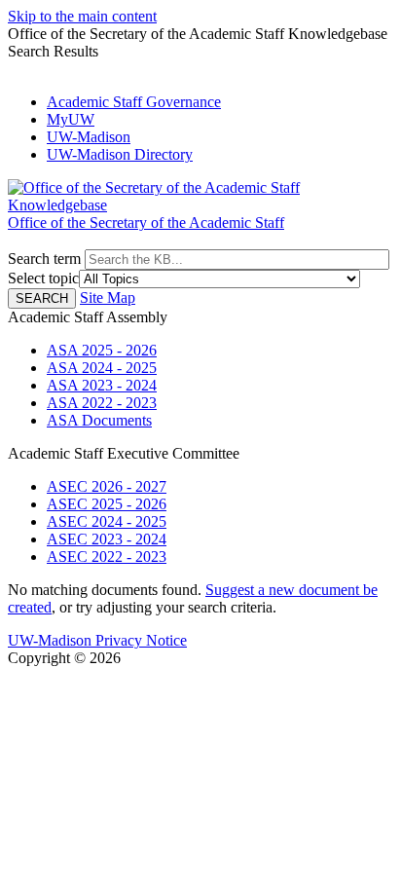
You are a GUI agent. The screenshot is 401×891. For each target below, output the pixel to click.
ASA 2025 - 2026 (102, 350)
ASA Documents (99, 420)
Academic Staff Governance (134, 101)
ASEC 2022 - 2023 (106, 556)
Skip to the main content (82, 16)
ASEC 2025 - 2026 (106, 504)
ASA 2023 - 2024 (102, 385)
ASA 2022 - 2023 (102, 402)
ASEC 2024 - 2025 (106, 521)
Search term (44, 258)
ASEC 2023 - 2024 (106, 539)
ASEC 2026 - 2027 (106, 486)
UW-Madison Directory (120, 154)
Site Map (107, 297)
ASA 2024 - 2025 (102, 367)
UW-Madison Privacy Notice (97, 640)
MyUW (70, 119)
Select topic (43, 278)
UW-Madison (88, 137)
